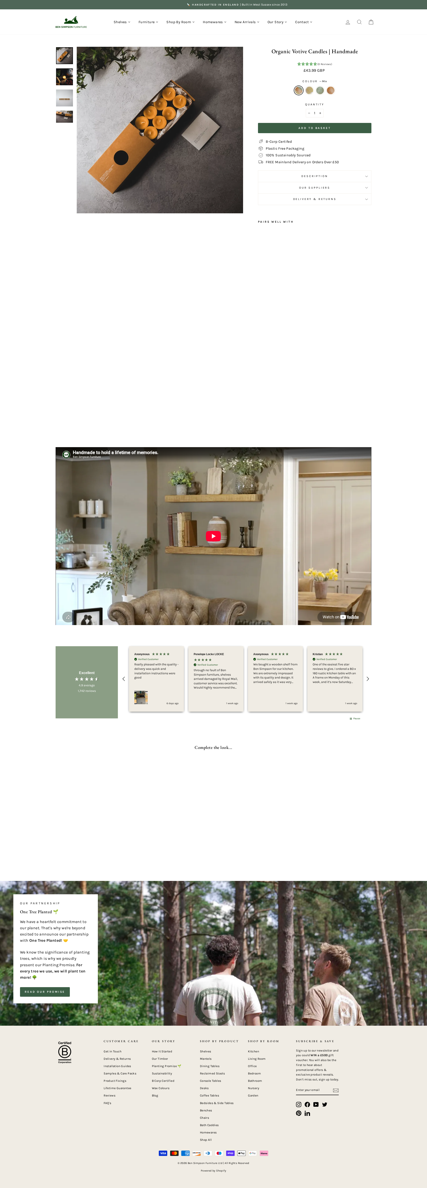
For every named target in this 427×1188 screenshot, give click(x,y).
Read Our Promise (45, 991)
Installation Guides (117, 1066)
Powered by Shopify (213, 1170)
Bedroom (254, 1073)
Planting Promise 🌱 (166, 1066)
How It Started (162, 1051)
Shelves (205, 1051)
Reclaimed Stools (212, 1073)
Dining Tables (210, 1066)
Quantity (314, 104)
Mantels (206, 1058)
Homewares (208, 1132)
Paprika (330, 90)
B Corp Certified (163, 1080)
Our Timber (160, 1058)
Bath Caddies (209, 1125)
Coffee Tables (209, 1095)
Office (252, 1066)
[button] (314, 64)
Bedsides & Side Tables (217, 1103)
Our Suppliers (314, 187)
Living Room (257, 1058)
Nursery (253, 1088)
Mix (298, 90)
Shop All (206, 1139)
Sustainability (162, 1073)
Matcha (320, 90)
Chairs (204, 1117)
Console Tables (210, 1080)
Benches (206, 1110)
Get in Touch (112, 1051)
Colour (314, 81)
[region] (246, 679)
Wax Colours (160, 1088)
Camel (309, 90)
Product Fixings (115, 1080)
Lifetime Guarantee (117, 1088)
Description (314, 176)
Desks (204, 1088)
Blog (155, 1095)
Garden (253, 1095)
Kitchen (253, 1051)
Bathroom (255, 1080)
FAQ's (107, 1103)
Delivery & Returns (314, 199)
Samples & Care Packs (120, 1073)
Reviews (109, 1095)
